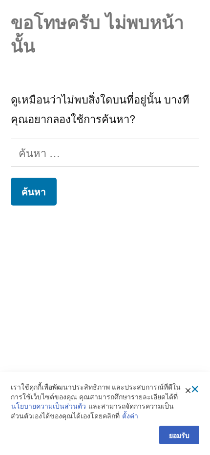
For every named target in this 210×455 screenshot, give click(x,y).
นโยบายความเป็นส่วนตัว (48, 406)
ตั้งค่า (130, 415)
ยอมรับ (179, 435)
